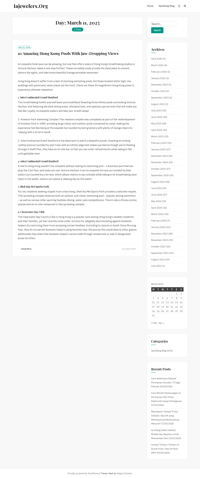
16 (181, 302)
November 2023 (159, 240)
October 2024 (158, 168)
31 (153, 315)
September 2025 (160, 97)
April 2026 (156, 58)
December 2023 (159, 233)
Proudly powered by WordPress (83, 473)
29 (176, 311)
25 (158, 311)
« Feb (154, 323)
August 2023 (158, 259)
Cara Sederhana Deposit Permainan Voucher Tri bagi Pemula (165, 382)
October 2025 (158, 91)
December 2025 (159, 84)
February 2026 (159, 71)
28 (172, 311)
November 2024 (159, 162)
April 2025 (156, 130)
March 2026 (157, 65)
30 (181, 311)
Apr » (161, 323)
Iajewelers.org (31, 6)
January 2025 (158, 149)
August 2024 (158, 181)
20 (167, 307)
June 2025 (156, 117)
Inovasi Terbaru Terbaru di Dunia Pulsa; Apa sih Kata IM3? (165, 448)
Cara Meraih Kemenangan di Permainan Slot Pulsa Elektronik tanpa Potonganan (166, 397)
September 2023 (160, 253)
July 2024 (156, 188)
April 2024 (156, 207)
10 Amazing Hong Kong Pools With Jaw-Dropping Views (68, 53)
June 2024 (156, 194)
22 (176, 307)
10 (153, 302)
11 (158, 302)
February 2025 (159, 142)
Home (150, 6)
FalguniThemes (124, 473)
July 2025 (156, 110)
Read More (26, 249)
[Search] (185, 6)
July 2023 (156, 265)
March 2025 (157, 136)
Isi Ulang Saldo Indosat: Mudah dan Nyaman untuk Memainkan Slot (165, 434)
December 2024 (159, 155)
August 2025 (158, 104)
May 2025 (156, 123)
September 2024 (160, 175)
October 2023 (158, 246)
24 (153, 311)
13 (167, 302)
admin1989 (130, 249)
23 (181, 307)
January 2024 (158, 227)
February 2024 (159, 220)
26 (162, 311)
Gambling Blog (167, 6)
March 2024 (157, 214)
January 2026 (158, 78)
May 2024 (156, 201)
